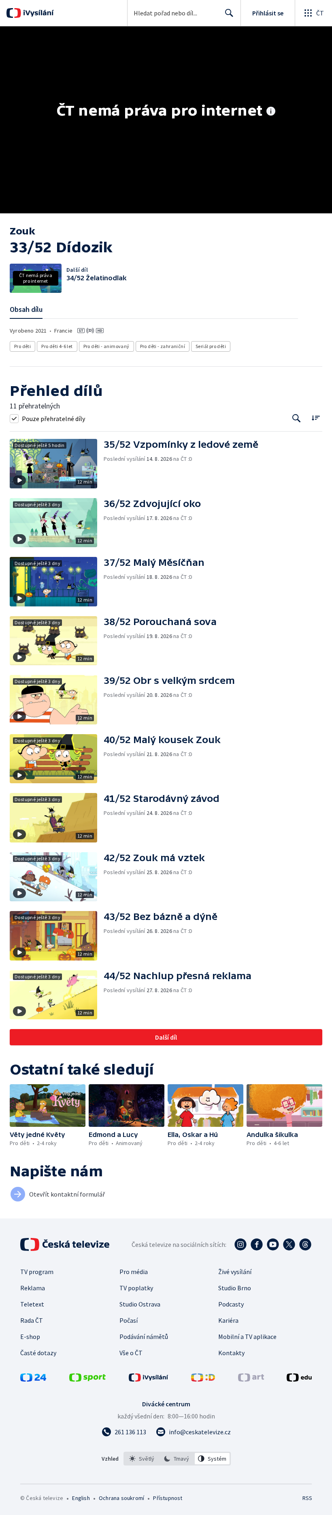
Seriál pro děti (211, 346)
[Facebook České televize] (256, 1244)
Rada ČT (31, 1320)
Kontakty (231, 1353)
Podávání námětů (143, 1336)
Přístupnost (167, 1498)
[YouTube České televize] (272, 1244)
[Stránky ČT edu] (299, 1379)
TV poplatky (136, 1288)
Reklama (32, 1288)
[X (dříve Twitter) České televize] (289, 1244)
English (80, 1498)
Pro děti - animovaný (106, 346)
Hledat (229, 13)
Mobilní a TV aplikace (247, 1336)
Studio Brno (234, 1288)
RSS (307, 1498)
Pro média (133, 1272)
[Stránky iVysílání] (148, 1379)
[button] (57, 463)
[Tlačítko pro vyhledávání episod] (296, 418)
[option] (142, 1458)
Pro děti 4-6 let (56, 346)
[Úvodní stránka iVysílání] (37, 13)
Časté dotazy (38, 1353)
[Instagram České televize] (240, 1244)
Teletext (32, 1304)
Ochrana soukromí (121, 1498)
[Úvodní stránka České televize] (65, 1244)
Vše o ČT (131, 1353)
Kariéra (228, 1320)
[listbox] (177, 1459)
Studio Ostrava (139, 1304)
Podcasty (231, 1304)
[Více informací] (271, 112)
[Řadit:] (315, 417)
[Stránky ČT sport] (87, 1379)
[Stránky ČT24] (33, 1379)
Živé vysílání (234, 1272)
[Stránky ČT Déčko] (203, 1379)
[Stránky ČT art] (251, 1379)
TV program (36, 1272)
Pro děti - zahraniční (162, 346)
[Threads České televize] (305, 1244)
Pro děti (22, 346)
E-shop (30, 1336)
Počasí (128, 1320)
